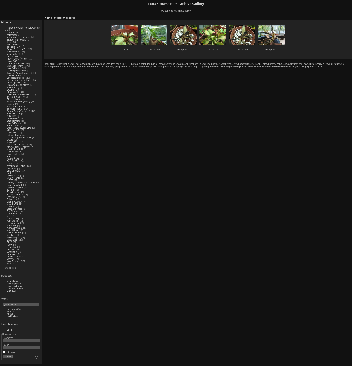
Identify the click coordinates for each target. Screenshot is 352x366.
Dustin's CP (12, 61)
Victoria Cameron (15, 256)
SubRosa (11, 254)
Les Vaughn (13, 223)
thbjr (9, 42)
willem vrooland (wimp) (18, 101)
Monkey (11, 235)
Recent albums (14, 286)
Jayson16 (11, 132)
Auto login (10, 352)
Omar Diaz (12, 240)
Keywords (12, 309)
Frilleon (10, 199)
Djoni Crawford (14, 185)
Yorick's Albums (14, 106)
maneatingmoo (14, 228)
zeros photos (13, 125)
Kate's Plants (13, 159)
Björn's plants (13, 99)
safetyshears (13, 35)
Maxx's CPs (12, 142)
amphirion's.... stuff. (16, 166)
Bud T (10, 173)
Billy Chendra (13, 171)
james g (11, 206)
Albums (6, 22)
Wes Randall (13, 261)
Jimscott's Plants (15, 66)
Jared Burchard (14, 209)
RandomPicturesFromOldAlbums (23, 28)
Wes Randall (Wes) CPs (19, 128)
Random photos (15, 288)
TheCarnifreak (14, 97)
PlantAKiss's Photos (17, 59)
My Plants (11, 87)
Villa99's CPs (13, 130)
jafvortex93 (12, 204)
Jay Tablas (12, 213)
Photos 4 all (13, 92)
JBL (9, 216)
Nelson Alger (13, 237)
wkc (9, 263)
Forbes (10, 104)
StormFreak (12, 56)
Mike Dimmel (13, 113)
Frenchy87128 (14, 197)
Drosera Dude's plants (18, 85)
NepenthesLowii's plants (19, 80)
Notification (12, 316)
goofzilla (11, 47)
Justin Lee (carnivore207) (19, 94)
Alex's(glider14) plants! (18, 147)
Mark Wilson (13, 230)
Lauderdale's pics (15, 78)
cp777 (10, 180)
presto (10, 140)
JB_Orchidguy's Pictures (19, 137)
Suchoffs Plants (14, 109)
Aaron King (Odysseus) (18, 111)
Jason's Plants (14, 75)
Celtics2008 (13, 175)
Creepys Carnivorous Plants (21, 182)
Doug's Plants (14, 123)
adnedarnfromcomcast (18, 37)
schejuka (11, 247)
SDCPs (10, 249)
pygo (9, 244)
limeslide (11, 225)
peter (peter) (13, 118)
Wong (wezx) (13, 120)
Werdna (11, 259)
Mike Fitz (11, 116)
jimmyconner (13, 51)
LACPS (10, 90)
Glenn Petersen (14, 202)
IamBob (10, 32)
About (10, 314)
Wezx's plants (13, 82)
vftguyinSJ (12, 54)
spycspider (12, 252)
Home (48, 17)
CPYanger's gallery (16, 70)
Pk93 (9, 242)
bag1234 (11, 168)
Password (8, 345)
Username (8, 338)
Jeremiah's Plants (15, 63)
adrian (10, 163)
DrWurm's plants (15, 187)
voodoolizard (13, 149)
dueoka (10, 190)
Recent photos (14, 283)
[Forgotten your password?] (36, 357)
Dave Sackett (13, 154)
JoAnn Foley (13, 218)
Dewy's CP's (13, 161)
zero (9, 156)
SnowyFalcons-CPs (16, 49)
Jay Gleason (13, 211)
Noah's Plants (14, 68)
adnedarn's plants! (16, 144)
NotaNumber (13, 44)
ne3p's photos (14, 135)
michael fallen (14, 232)
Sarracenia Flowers (16, 39)
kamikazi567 (13, 221)
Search (10, 311)
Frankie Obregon (15, 194)
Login (9, 330)
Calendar (11, 291)
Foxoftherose (13, 192)
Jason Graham (14, 151)
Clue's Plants (13, 178)
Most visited (13, 281)
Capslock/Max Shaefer (18, 73)
